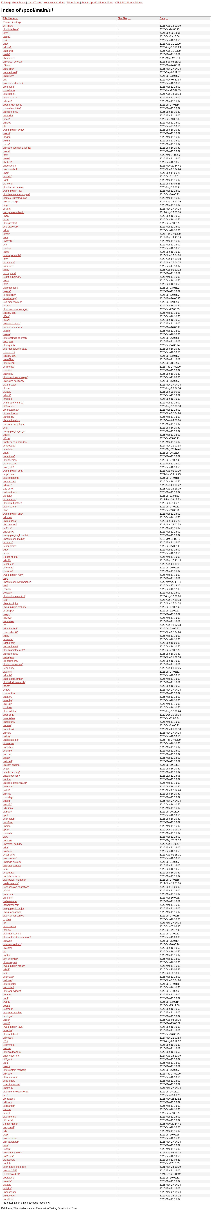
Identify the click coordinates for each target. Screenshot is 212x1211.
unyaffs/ (7, 804)
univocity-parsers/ (12, 1152)
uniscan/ (7, 840)
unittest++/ (8, 241)
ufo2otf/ (7, 1184)
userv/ (6, 144)
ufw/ (5, 510)
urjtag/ (6, 757)
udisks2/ (7, 47)
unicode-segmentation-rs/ (17, 147)
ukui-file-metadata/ (13, 187)
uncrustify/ (8, 531)
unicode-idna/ (10, 111)
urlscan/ (7, 101)
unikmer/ (7, 980)
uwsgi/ (6, 36)
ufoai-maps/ (9, 384)
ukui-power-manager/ (14, 879)
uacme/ (7, 1109)
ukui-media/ (9, 984)
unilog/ (6, 736)
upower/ (7, 941)
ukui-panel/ (9, 94)
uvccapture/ (9, 273)
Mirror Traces (34, 2)
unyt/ (5, 578)
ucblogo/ (7, 1016)
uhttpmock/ (9, 722)
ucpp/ (6, 553)
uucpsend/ (8, 1127)
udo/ (5, 549)
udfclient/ (8, 808)
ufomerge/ (8, 743)
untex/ (6, 158)
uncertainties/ (10, 646)
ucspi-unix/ (9, 854)
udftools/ (7, 1102)
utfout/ (6, 890)
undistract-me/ (10, 740)
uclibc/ (6, 689)
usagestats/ (9, 445)
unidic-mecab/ (10, 883)
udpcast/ (7, 517)
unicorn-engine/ (11, 765)
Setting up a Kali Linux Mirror (97, 2)
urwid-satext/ (10, 97)
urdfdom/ (8, 897)
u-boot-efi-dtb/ (10, 557)
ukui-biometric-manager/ (16, 194)
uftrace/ (7, 391)
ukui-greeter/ (10, 223)
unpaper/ (8, 341)
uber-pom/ (8, 714)
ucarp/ (6, 1113)
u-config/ (7, 700)
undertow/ (8, 729)
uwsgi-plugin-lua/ (12, 190)
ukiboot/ (7, 811)
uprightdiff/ (8, 86)
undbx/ (6, 955)
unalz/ (6, 54)
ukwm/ (6, 388)
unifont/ (7, 1048)
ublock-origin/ (10, 603)
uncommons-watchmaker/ (17, 582)
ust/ (5, 40)
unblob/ (7, 1163)
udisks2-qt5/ (9, 313)
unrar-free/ (8, 894)
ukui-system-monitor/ (14, 1070)
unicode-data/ (10, 653)
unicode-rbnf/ (10, 169)
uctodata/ (8, 449)
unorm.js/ (8, 1088)
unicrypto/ (8, 467)
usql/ (5, 427)
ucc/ (5, 1095)
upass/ (6, 829)
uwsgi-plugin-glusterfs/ (15, 535)
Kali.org (5, 2)
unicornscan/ (10, 1138)
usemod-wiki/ (10, 632)
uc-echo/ (7, 1030)
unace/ (6, 334)
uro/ (5, 79)
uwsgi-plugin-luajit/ (13, 908)
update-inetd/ (10, 72)
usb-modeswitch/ (12, 302)
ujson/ (6, 119)
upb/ (5, 815)
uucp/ (6, 636)
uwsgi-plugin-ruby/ (13, 575)
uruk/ (5, 1063)
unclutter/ (8, 747)
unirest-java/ (9, 521)
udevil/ (6, 434)
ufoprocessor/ (10, 287)
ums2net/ (8, 822)
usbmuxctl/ (9, 352)
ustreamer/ (9, 1106)
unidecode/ (9, 1195)
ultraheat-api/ (10, 1077)
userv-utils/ (9, 693)
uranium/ (8, 542)
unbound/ (8, 51)
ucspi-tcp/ (8, 564)
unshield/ (8, 374)
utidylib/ (7, 1188)
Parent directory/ (12, 22)
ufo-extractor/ (10, 463)
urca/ (5, 1145)
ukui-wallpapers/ (12, 1052)
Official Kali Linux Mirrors (129, 2)
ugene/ (7, 291)
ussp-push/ (9, 1080)
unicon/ (7, 732)
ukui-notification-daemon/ (17, 937)
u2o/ (5, 1041)
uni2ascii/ (8, 1156)
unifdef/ (7, 122)
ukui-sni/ (7, 671)
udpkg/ (6, 800)
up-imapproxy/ (11, 409)
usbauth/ (7, 833)
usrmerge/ (8, 366)
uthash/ (7, 305)
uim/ (5, 33)
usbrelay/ (8, 797)
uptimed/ (7, 761)
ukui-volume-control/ (14, 596)
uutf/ (5, 585)
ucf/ (5, 973)
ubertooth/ (8, 1177)
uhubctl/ (7, 162)
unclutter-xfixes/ (11, 876)
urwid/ (6, 1023)
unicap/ (7, 793)
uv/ (4, 625)
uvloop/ (7, 589)
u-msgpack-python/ (13, 424)
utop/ (5, 1134)
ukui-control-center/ (13, 915)
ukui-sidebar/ (10, 711)
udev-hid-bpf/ (10, 628)
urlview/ (7, 618)
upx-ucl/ (7, 704)
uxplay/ (7, 919)
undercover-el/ (11, 1055)
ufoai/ (6, 219)
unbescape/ (9, 1192)
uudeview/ (8, 621)
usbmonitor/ (9, 926)
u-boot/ (7, 395)
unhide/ (7, 826)
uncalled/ (8, 1199)
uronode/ (8, 115)
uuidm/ (6, 140)
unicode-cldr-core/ (13, 83)
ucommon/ (8, 1045)
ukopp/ (6, 330)
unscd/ (6, 151)
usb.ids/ (7, 176)
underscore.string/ (13, 679)
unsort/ (6, 133)
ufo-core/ (8, 183)
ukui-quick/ (9, 345)
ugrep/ (6, 1005)
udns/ (6, 230)
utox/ (5, 155)
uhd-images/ (10, 524)
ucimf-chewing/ (11, 772)
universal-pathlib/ (12, 844)
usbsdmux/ (9, 90)
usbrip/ (6, 1149)
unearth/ (7, 696)
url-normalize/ (10, 661)
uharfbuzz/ (8, 58)
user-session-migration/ (16, 887)
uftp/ (5, 284)
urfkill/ (6, 969)
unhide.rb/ (8, 417)
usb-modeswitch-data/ (15, 348)
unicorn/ (7, 948)
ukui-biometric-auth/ (14, 650)
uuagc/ (6, 614)
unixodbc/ (8, 987)
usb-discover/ (10, 226)
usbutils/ (7, 370)
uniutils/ (7, 1181)
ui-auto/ (7, 208)
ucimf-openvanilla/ (13, 402)
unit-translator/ (11, 1141)
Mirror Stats (73, 2)
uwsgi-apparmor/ (12, 912)
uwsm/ (6, 1002)
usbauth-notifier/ (12, 108)
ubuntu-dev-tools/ (12, 104)
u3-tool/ (7, 65)
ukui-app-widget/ (12, 991)
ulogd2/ (7, 137)
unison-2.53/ (10, 1170)
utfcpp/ (6, 438)
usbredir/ (8, 1009)
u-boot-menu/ (10, 1123)
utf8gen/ (7, 1059)
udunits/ (7, 675)
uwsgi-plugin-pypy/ (13, 129)
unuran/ (7, 725)
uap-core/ (8, 488)
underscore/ (9, 481)
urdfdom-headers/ (12, 327)
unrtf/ (5, 998)
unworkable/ (9, 858)
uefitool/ (7, 592)
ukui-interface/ (10, 29)
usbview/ (8, 571)
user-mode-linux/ (12, 944)
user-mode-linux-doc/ (14, 1167)
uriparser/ (8, 266)
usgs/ (6, 768)
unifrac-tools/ (10, 492)
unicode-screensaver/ (15, 783)
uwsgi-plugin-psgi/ (13, 470)
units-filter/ (8, 359)
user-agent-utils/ (12, 255)
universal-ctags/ (11, 323)
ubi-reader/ (9, 1098)
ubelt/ (6, 270)
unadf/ (6, 1066)
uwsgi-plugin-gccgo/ (14, 431)
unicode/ (7, 1073)
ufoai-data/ (9, 262)
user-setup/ (9, 818)
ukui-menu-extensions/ (15, 1091)
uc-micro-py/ (9, 298)
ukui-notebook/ (11, 1034)
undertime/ (9, 456)
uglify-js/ (7, 851)
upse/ (6, 280)
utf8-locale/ (9, 406)
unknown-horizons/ (13, 381)
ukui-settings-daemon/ (15, 338)
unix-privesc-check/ (13, 212)
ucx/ (5, 600)
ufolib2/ (7, 930)
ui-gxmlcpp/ (9, 295)
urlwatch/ (8, 1037)
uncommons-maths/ (14, 539)
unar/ (6, 173)
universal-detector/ (13, 61)
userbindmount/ (11, 1084)
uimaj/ (6, 234)
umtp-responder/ (12, 865)
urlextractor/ (9, 165)
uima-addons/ (10, 413)
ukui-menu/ (9, 363)
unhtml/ (7, 779)
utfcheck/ (8, 1120)
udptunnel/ (9, 643)
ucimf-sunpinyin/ (12, 277)
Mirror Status (19, 2)
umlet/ (6, 790)
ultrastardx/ (9, 1159)
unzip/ (6, 1019)
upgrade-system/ (12, 862)
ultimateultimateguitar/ (15, 198)
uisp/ (5, 205)
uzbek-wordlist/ (11, 1174)
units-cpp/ (8, 68)
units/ (6, 252)
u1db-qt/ (7, 707)
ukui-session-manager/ (15, 309)
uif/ (4, 923)
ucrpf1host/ (9, 474)
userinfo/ (7, 750)
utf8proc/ (7, 399)
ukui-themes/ (10, 460)
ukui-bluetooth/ (11, 478)
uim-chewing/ (10, 959)
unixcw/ (7, 754)
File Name (9, 18)
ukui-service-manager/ (15, 377)
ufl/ (4, 951)
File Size (122, 18)
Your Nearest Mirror (54, 2)
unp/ (5, 237)
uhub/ (6, 452)
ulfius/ (6, 316)
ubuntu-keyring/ (11, 420)
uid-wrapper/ (10, 962)
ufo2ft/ (6, 686)
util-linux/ (8, 25)
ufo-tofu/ (7, 495)
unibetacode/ (10, 901)
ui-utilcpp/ (8, 610)
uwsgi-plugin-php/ (13, 513)
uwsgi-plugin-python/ (14, 607)
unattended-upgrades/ (15, 442)
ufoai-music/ (9, 499)
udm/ (5, 847)
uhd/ (5, 43)
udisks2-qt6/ (9, 356)
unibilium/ (8, 76)
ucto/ (5, 869)
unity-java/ (8, 657)
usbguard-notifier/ (12, 1012)
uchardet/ (8, 639)
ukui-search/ (9, 506)
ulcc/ (5, 836)
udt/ (5, 1131)
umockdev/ (9, 718)
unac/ (6, 216)
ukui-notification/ (12, 933)
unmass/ (7, 994)
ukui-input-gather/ (12, 503)
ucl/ (5, 244)
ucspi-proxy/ (9, 546)
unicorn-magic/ (11, 201)
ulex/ (5, 126)
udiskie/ (7, 485)
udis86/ (7, 560)
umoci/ (6, 320)
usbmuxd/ (8, 976)
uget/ (5, 180)
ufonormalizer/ (11, 905)
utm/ (5, 259)
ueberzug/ (8, 668)
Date (162, 18)
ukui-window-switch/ (14, 682)
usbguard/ (8, 872)
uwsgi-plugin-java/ (13, 1027)
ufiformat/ (8, 567)
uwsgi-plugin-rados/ (14, 966)
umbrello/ (8, 786)
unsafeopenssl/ (11, 775)
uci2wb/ (7, 528)
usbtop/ (7, 248)
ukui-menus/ (9, 1116)
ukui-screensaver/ (13, 664)
